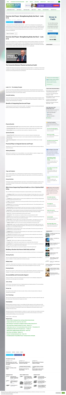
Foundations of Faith (10, 9)
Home (8, 1)
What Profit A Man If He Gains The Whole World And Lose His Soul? (27, 388)
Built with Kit (53, 39)
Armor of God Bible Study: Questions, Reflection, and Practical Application (42, 386)
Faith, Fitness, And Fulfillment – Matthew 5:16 (15, 332)
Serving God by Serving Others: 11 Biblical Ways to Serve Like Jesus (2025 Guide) (28, 377)
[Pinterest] (24, 22)
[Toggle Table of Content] (15, 34)
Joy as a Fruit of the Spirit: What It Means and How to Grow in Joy (42, 377)
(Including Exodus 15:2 (13, 385)
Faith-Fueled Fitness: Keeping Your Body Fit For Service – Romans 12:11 (19, 325)
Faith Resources (46, 9)
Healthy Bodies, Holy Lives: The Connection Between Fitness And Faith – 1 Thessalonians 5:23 (23, 327)
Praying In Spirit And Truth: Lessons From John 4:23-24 (16, 321)
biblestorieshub (8, 19)
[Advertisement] (25, 79)
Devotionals (19, 9)
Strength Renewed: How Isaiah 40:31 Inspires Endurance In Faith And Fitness (12, 363)
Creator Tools (53, 9)
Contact (31, 1)
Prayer (39, 9)
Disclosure (37, 1)
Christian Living (26, 9)
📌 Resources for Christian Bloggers (17, 1)
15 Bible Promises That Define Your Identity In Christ (14, 382)
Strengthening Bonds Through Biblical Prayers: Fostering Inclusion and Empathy (21, 335)
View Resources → (50, 84)
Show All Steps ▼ (49, 117)
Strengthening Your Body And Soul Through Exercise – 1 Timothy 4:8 (19, 328)
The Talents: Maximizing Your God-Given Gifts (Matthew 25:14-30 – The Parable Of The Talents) (28, 383)
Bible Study (34, 9)
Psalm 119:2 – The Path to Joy (54, 261)
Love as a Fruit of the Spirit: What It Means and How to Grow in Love (42, 382)
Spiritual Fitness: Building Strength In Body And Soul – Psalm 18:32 (18, 330)
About (27, 1)
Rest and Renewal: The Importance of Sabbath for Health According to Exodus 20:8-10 (22, 323)
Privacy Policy (43, 1)
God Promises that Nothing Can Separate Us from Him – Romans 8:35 (14, 377)
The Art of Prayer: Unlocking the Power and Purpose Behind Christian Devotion (20, 320)
